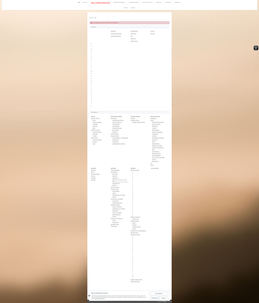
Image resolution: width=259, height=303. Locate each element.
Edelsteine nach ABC (135, 234)
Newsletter (113, 31)
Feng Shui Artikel (114, 189)
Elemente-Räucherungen (118, 120)
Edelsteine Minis (134, 232)
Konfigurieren (154, 298)
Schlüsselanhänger (95, 174)
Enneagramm (155, 134)
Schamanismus (155, 151)
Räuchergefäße (115, 126)
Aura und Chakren (156, 124)
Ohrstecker (95, 126)
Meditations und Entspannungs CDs (119, 180)
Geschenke (158, 2)
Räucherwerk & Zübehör (118, 2)
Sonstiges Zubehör (136, 226)
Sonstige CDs (153, 118)
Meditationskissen (116, 214)
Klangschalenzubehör (117, 202)
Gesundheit (154, 139)
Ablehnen (163, 298)
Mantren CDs (115, 178)
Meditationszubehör (115, 204)
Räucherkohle (115, 139)
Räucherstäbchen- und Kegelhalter (120, 137)
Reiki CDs (114, 185)
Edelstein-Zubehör (135, 221)
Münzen (114, 197)
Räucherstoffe (115, 130)
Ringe (94, 128)
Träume (154, 159)
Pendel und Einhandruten (117, 218)
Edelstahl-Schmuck (95, 130)
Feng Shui (154, 136)
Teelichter (93, 180)
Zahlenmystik (155, 161)
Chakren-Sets (135, 219)
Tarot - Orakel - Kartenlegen (158, 157)
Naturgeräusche (116, 183)
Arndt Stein (115, 174)
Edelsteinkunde (155, 130)
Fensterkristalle (115, 191)
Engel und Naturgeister (157, 132)
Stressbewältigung (156, 155)
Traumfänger (114, 226)
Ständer (134, 228)
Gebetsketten (115, 210)
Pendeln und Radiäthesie (157, 147)
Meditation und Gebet (157, 145)
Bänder (134, 223)
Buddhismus (155, 126)
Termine (126, 7)
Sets (151, 163)
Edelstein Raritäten (135, 170)
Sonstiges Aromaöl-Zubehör (138, 122)
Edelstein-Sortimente (135, 217)
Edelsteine (177, 2)
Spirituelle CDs (114, 172)
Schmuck (85, 2)
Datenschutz (133, 33)
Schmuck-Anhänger (97, 122)
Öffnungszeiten (134, 31)
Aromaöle (133, 118)
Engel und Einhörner (117, 206)
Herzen (92, 172)
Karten (152, 165)
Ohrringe (95, 136)
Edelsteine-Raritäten (135, 281)
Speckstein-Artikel (115, 224)
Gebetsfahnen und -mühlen (118, 195)
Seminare (133, 7)
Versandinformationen (116, 36)
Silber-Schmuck (94, 137)
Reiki (153, 149)
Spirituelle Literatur (156, 153)
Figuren (114, 193)
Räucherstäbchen (115, 134)
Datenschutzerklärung (100, 298)
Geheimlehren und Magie (158, 137)
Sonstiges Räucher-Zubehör (118, 143)
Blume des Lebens (115, 187)
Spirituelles (167, 2)
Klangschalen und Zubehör (117, 199)
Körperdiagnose (155, 143)
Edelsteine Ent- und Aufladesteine (138, 230)
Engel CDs (114, 176)
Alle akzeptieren (159, 293)
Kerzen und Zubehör (117, 212)
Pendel (114, 220)
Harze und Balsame (116, 122)
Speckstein (93, 178)
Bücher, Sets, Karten (147, 2)
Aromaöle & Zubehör (133, 2)
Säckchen (134, 224)
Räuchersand (115, 141)
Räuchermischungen (117, 128)
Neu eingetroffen (155, 168)
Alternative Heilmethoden (158, 122)
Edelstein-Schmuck (95, 118)
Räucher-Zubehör (115, 136)
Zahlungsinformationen (116, 33)
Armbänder (95, 124)
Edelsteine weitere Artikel (136, 279)
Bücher (152, 120)
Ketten (94, 120)
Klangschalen (115, 201)
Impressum (133, 38)
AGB (132, 36)
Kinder (153, 141)
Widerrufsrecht (134, 41)
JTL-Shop (164, 301)
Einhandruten (115, 222)
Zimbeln (114, 216)
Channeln (154, 128)
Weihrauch (114, 132)
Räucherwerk (114, 118)
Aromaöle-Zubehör (135, 120)
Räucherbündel (115, 124)
